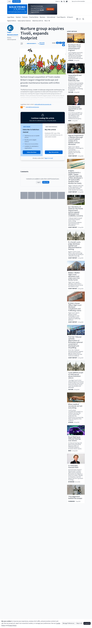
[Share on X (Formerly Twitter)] (60, 43)
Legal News (10, 17)
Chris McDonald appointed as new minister (75, 109)
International (51, 17)
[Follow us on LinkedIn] (61, 1)
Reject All (79, 623)
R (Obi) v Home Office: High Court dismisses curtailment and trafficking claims (74, 307)
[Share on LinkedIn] (57, 43)
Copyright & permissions (32, 107)
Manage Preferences (68, 623)
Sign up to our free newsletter (78, 1)
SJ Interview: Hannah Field (73, 466)
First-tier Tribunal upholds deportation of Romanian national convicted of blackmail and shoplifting (75, 342)
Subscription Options (24, 21)
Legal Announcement (12, 33)
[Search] (83, 19)
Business (42, 17)
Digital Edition (11, 21)
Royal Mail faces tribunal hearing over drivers (74, 439)
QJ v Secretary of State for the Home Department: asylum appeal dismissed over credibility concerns (75, 211)
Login (9, 1)
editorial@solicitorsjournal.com (42, 104)
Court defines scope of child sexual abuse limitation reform (75, 375)
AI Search (70, 17)
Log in (38, 182)
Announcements (31, 43)
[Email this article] (63, 45)
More (46, 21)
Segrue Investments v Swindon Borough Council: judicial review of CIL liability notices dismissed (75, 140)
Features (25, 17)
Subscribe (46, 182)
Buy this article (53, 152)
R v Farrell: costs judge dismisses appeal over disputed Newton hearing (74, 246)
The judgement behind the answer (75, 497)
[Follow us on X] (64, 1)
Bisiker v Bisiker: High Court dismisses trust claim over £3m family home (74, 276)
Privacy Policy (12, 625)
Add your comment (42, 43)
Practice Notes (33, 17)
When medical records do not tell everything (75, 406)
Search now (50, 9)
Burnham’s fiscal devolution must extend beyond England (74, 48)
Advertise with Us (37, 21)
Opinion (18, 17)
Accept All (87, 623)
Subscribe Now (16, 1)
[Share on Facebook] (63, 43)
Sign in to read (49, 158)
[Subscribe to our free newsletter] (66, 1)
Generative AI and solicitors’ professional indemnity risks (74, 78)
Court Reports (61, 17)
